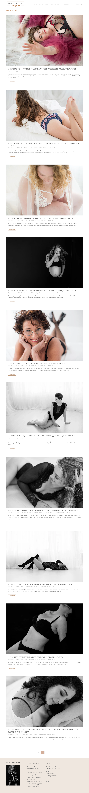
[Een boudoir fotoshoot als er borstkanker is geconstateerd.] (44, 335)
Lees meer (12, 81)
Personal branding (49, 512)
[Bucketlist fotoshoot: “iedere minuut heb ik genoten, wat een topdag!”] (44, 556)
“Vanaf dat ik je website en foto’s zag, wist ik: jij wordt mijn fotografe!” (44, 436)
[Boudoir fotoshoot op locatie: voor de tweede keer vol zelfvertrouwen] (44, 40)
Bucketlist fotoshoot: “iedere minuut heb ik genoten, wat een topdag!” (44, 584)
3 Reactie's (48, 293)
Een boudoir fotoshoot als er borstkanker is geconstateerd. (39, 363)
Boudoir (23, 71)
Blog (22, 147)
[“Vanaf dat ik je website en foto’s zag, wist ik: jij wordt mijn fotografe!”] (44, 407)
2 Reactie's (42, 734)
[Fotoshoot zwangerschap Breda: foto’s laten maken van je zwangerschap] (44, 262)
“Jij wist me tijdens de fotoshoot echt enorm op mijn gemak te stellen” (43, 218)
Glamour (41, 293)
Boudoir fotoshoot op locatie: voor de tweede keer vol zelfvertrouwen (44, 69)
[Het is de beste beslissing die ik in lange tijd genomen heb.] (44, 628)
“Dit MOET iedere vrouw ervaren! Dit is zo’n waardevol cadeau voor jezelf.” (45, 510)
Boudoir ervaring (30, 71)
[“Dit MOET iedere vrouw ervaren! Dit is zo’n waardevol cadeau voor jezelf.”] (44, 482)
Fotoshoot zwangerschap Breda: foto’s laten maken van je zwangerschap (45, 291)
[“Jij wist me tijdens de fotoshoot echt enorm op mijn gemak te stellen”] (44, 190)
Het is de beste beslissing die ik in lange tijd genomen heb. (38, 657)
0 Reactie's (39, 71)
